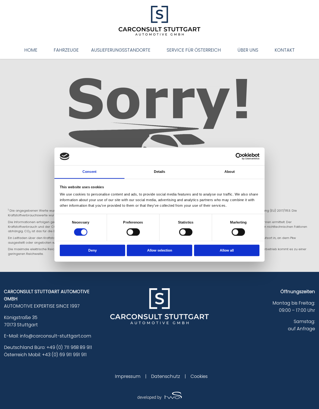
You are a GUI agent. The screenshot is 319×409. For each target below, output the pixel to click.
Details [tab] (159, 172)
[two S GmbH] (159, 395)
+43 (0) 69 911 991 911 (64, 355)
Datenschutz (165, 376)
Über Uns (247, 50)
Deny (92, 251)
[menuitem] (31, 50)
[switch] (133, 232)
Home (30, 50)
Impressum (128, 376)
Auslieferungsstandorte (120, 50)
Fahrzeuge (66, 50)
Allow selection (159, 251)
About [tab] (229, 172)
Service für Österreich (194, 50)
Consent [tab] (89, 172)
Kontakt (285, 50)
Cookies (199, 376)
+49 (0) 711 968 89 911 (69, 347)
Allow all (227, 251)
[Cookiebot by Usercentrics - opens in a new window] (239, 156)
